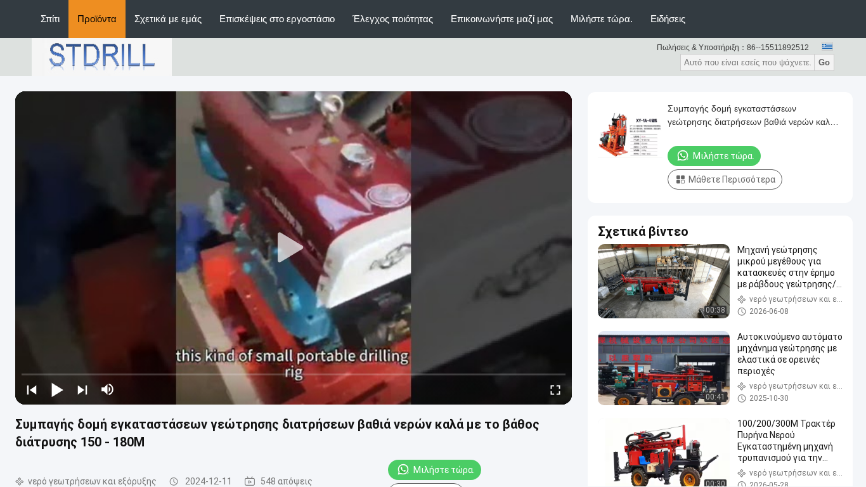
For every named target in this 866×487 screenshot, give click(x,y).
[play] (293, 248)
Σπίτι (50, 18)
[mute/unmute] (107, 389)
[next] (82, 389)
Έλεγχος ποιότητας (392, 18)
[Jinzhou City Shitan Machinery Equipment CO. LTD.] (102, 56)
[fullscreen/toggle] (555, 389)
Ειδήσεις (667, 18)
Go (824, 62)
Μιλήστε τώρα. (602, 18)
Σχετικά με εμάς (168, 18)
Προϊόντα (97, 18)
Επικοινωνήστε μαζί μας (502, 18)
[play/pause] (57, 389)
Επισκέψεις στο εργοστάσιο (277, 18)
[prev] (31, 389)
